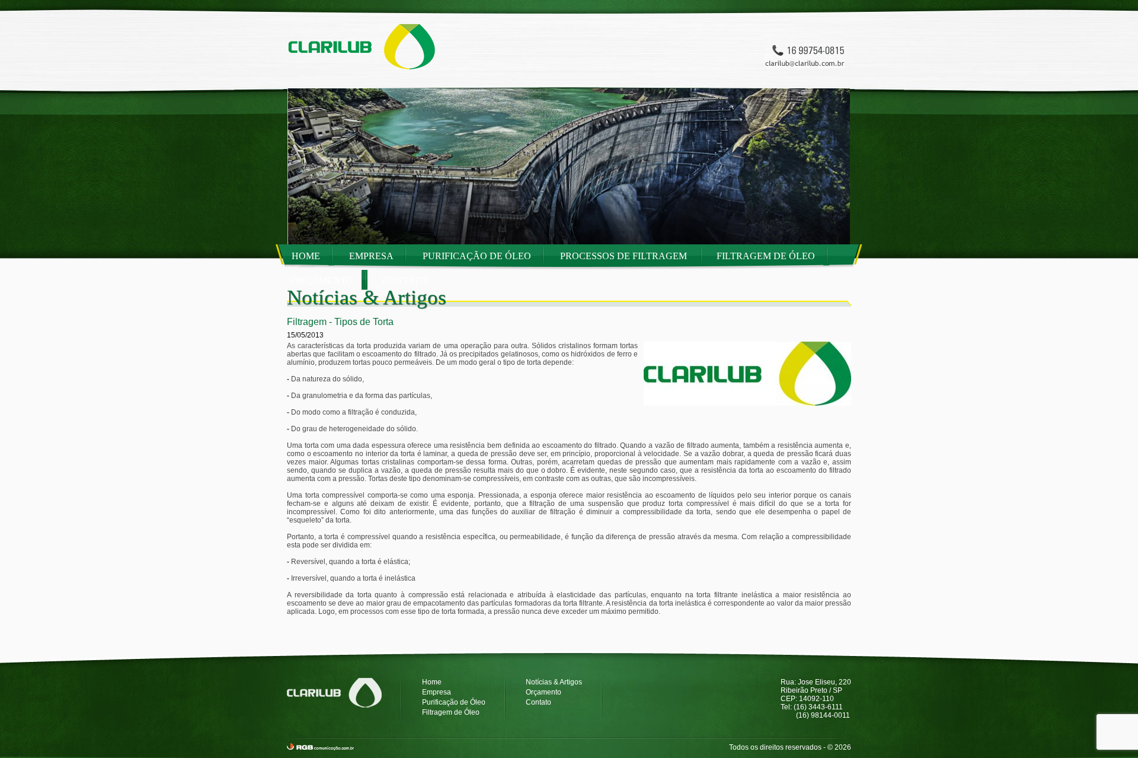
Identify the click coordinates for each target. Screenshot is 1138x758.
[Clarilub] (356, 75)
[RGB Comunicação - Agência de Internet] (320, 748)
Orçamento (322, 280)
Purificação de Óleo (477, 256)
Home (306, 256)
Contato (404, 280)
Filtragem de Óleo (766, 256)
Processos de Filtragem (624, 256)
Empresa (371, 256)
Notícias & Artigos (554, 682)
